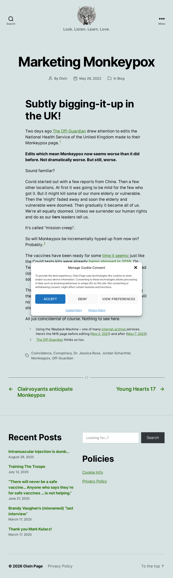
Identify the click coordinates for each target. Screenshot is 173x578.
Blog (120, 78)
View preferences (118, 299)
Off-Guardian (62, 358)
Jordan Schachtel (116, 353)
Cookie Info (92, 472)
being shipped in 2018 (110, 261)
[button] (136, 267)
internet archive (114, 329)
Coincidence (41, 353)
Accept (50, 299)
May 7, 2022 (136, 334)
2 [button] (45, 243)
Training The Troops (26, 466)
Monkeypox (40, 358)
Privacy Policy (96, 310)
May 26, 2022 (90, 78)
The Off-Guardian (69, 131)
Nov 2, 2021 (100, 334)
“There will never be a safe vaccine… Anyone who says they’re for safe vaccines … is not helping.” (40, 487)
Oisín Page (33, 566)
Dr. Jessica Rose (87, 353)
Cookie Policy (74, 310)
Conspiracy (62, 353)
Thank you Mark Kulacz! (30, 529)
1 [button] (60, 141)
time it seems (115, 255)
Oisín (63, 78)
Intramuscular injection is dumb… (38, 451)
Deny (82, 299)
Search (153, 437)
